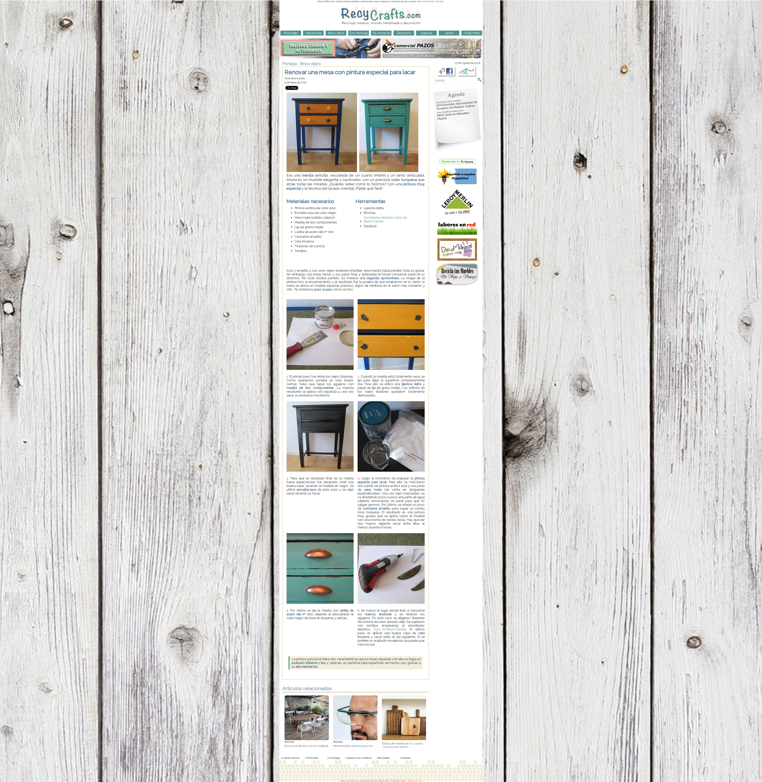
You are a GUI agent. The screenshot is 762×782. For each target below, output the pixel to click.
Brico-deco (310, 63)
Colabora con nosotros (358, 757)
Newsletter (383, 757)
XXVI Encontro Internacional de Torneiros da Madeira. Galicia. (456, 105)
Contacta (405, 757)
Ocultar (440, 1)
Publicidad (312, 757)
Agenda (456, 94)
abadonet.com (414, 781)
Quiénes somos (290, 757)
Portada (289, 63)
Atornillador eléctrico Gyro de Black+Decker (385, 219)
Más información (426, 1)
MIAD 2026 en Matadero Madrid (453, 115)
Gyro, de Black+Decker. (389, 629)
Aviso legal (333, 757)
